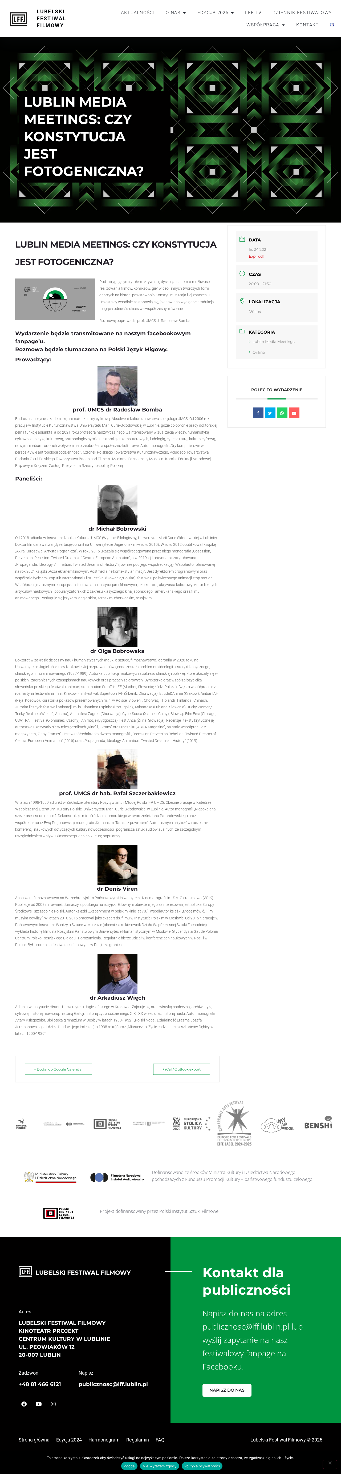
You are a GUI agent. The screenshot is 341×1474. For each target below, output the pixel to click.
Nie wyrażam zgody (159, 1466)
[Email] (294, 412)
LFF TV (253, 12)
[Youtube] (38, 1404)
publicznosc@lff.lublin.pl (113, 1384)
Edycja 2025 (212, 12)
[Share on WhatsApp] (282, 412)
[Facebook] (24, 1404)
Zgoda (129, 1466)
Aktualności (138, 12)
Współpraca (262, 24)
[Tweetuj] (270, 412)
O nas (173, 12)
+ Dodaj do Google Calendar (58, 1069)
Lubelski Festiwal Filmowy (51, 19)
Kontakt (307, 24)
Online (259, 352)
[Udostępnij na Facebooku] (258, 412)
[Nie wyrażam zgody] (330, 1464)
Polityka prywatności (202, 1466)
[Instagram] (53, 1404)
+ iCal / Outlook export (182, 1069)
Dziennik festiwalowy (302, 12)
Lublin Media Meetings (274, 341)
